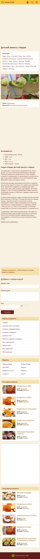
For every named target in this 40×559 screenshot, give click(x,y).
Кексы (25, 520)
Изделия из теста (8, 370)
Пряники (25, 497)
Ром (17, 66)
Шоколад (11, 68)
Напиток (21, 63)
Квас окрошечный (8, 342)
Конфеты (25, 438)
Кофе (10, 61)
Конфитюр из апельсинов (26, 409)
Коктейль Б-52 (7, 335)
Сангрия (5, 322)
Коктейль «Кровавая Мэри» (11, 329)
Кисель (29, 56)
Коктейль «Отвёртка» (9, 332)
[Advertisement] (20, 26)
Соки (31, 66)
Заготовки (5, 367)
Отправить (7, 312)
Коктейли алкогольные (9, 58)
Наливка (27, 61)
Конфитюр (26, 390)
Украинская (11, 103)
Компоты (5, 61)
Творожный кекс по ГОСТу (26, 515)
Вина (8, 56)
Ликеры (15, 61)
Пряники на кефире (24, 493)
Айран (4, 56)
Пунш (13, 66)
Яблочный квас (7, 352)
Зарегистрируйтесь (9, 270)
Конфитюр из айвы (24, 386)
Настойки (27, 63)
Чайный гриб (6, 345)
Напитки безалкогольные (10, 63)
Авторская (24, 436)
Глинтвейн (14, 56)
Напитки (23, 370)
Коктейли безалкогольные (25, 58)
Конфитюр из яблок (24, 397)
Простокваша (6, 66)
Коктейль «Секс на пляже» (11, 326)
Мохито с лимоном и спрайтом (12, 339)
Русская (23, 495)
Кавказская (24, 543)
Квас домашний (7, 348)
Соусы (23, 374)
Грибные (25, 544)
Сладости (5, 374)
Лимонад (21, 61)
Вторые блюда (25, 364)
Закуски (23, 367)
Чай (35, 66)
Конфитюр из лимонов (25, 420)
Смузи (27, 66)
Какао (20, 56)
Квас (24, 56)
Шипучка (5, 68)
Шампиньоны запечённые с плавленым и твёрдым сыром (27, 540)
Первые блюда (7, 364)
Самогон (21, 66)
